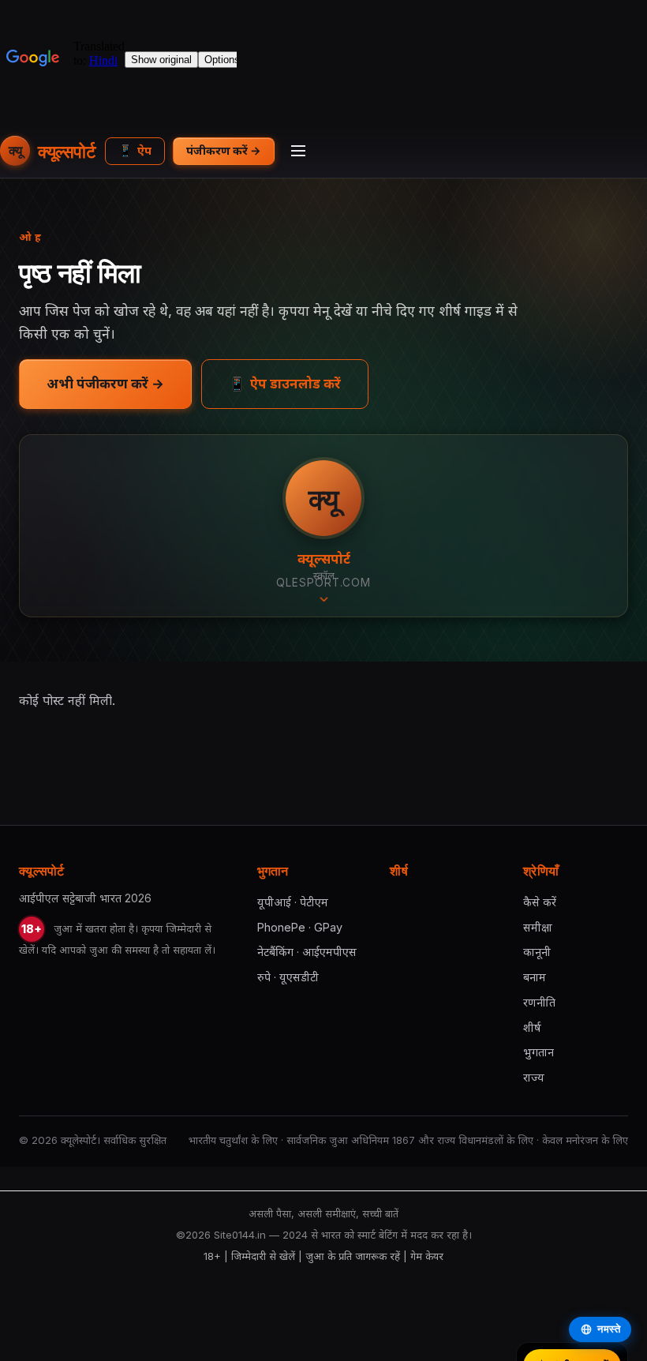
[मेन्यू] (298, 151)
